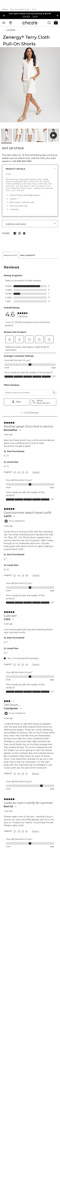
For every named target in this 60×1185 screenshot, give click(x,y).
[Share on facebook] (15, 233)
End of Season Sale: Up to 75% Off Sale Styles (30, 13)
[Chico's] (30, 22)
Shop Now (26, 16)
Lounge (10, 30)
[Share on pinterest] (24, 233)
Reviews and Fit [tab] (10, 255)
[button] (55, 22)
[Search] (49, 22)
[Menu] (4, 23)
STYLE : (9, 174)
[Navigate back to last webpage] (4, 30)
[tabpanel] (30, 557)
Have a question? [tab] (27, 255)
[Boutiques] (10, 22)
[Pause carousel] (57, 15)
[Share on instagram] (19, 233)
